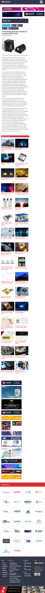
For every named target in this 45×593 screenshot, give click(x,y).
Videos (4, 568)
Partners (4, 570)
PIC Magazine (13, 568)
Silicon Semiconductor (15, 566)
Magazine (4, 566)
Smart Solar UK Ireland (15, 576)
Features (4, 564)
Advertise (4, 572)
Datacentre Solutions (15, 580)
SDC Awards (27, 575)
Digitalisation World (15, 582)
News (3, 562)
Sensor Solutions (14, 578)
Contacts (4, 576)
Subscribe (4, 574)
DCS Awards (27, 573)
